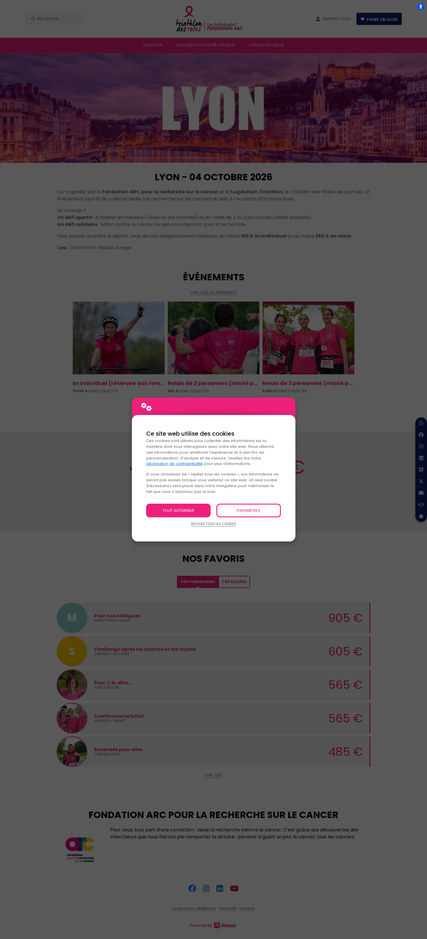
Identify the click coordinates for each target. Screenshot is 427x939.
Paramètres (248, 510)
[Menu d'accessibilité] (420, 6)
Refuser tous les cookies (213, 524)
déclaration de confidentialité (174, 463)
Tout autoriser (178, 510)
